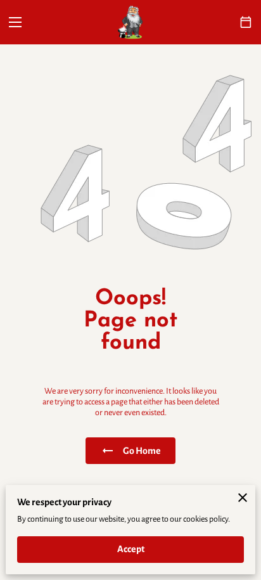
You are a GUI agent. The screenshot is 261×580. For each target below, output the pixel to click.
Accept (130, 549)
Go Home (142, 451)
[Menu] (15, 22)
